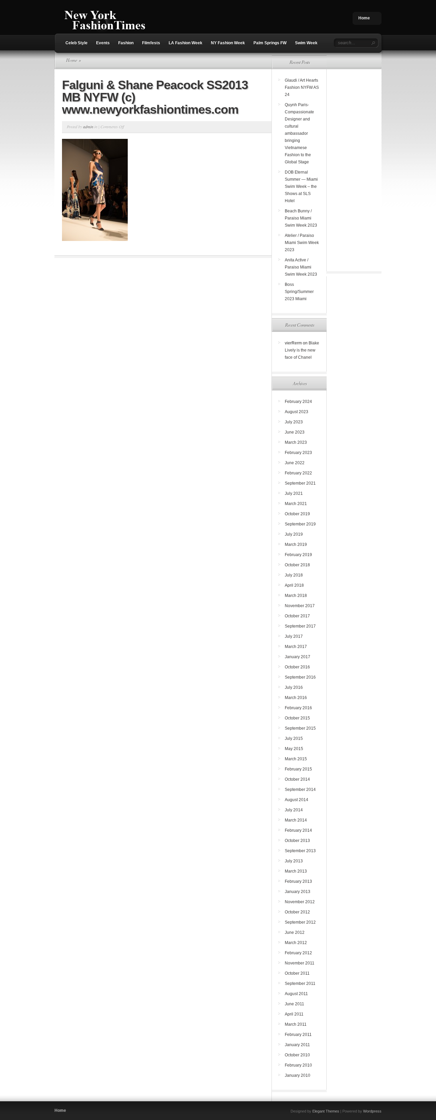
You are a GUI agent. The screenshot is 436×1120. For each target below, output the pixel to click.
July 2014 (294, 810)
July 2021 (294, 493)
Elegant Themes (325, 1111)
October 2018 (297, 565)
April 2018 (294, 585)
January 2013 (297, 891)
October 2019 (297, 514)
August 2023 (296, 411)
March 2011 (296, 1024)
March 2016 (296, 697)
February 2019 (298, 554)
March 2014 (296, 820)
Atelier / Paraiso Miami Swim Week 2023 (302, 242)
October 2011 (297, 973)
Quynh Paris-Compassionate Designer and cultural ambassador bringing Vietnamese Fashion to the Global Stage (299, 133)
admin (88, 126)
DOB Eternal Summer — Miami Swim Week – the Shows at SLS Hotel (301, 186)
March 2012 (296, 942)
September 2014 (300, 789)
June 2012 (295, 932)
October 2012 (297, 912)
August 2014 (296, 799)
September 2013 (300, 850)
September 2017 (300, 626)
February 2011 (298, 1034)
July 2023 (294, 422)
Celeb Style (76, 42)
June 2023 (295, 432)
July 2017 (294, 636)
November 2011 (299, 963)
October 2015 (297, 718)
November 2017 (300, 605)
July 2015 (294, 738)
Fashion (126, 42)
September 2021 (300, 483)
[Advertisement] (353, 166)
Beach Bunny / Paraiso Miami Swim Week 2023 (301, 218)
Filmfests (151, 42)
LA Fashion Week (185, 42)
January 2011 (297, 1044)
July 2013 (294, 861)
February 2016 (298, 707)
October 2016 (297, 667)
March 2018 (296, 595)
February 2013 (298, 881)
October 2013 (297, 840)
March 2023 (296, 442)
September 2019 (300, 524)
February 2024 (298, 401)
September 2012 (300, 922)
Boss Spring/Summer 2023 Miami (299, 291)
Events (103, 42)
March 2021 (296, 503)
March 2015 (296, 759)
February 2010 (298, 1065)
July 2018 (294, 575)
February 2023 (298, 452)
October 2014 (297, 779)
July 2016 (294, 687)
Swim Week (306, 42)
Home (364, 18)
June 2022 (295, 462)
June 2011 (294, 1004)
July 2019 (294, 534)
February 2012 (298, 953)
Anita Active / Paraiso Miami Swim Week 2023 (301, 267)
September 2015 (300, 728)
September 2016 (300, 677)
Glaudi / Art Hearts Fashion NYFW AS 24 (302, 87)
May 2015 (294, 748)
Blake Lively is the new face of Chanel (302, 350)
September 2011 (300, 983)
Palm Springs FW (269, 42)
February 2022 (298, 473)
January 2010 (297, 1075)
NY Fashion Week (228, 42)
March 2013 (296, 871)
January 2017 (297, 656)
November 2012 (300, 901)
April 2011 (294, 1014)
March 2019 (296, 544)
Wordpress (372, 1111)
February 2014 (298, 830)
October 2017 (297, 616)
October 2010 (297, 1055)
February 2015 (298, 769)
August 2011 (296, 993)
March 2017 (296, 646)
